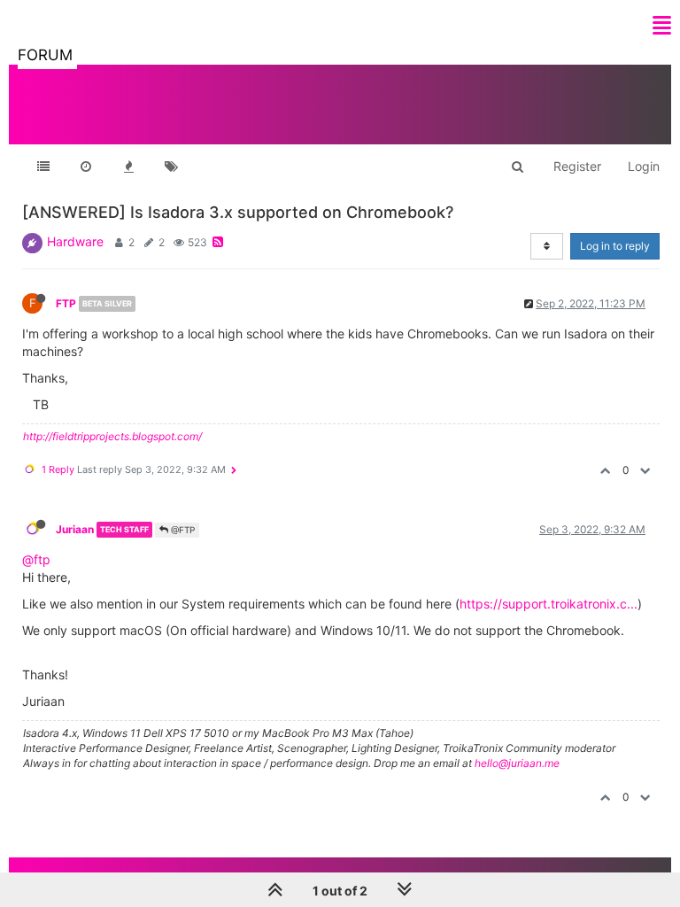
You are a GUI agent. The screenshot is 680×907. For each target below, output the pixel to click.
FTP (66, 303)
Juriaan (75, 529)
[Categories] (43, 166)
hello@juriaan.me (517, 763)
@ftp (36, 559)
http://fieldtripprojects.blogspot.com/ (112, 436)
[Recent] (86, 166)
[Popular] (128, 166)
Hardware (75, 241)
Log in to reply (615, 245)
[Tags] (171, 166)
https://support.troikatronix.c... (549, 603)
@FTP (181, 529)
